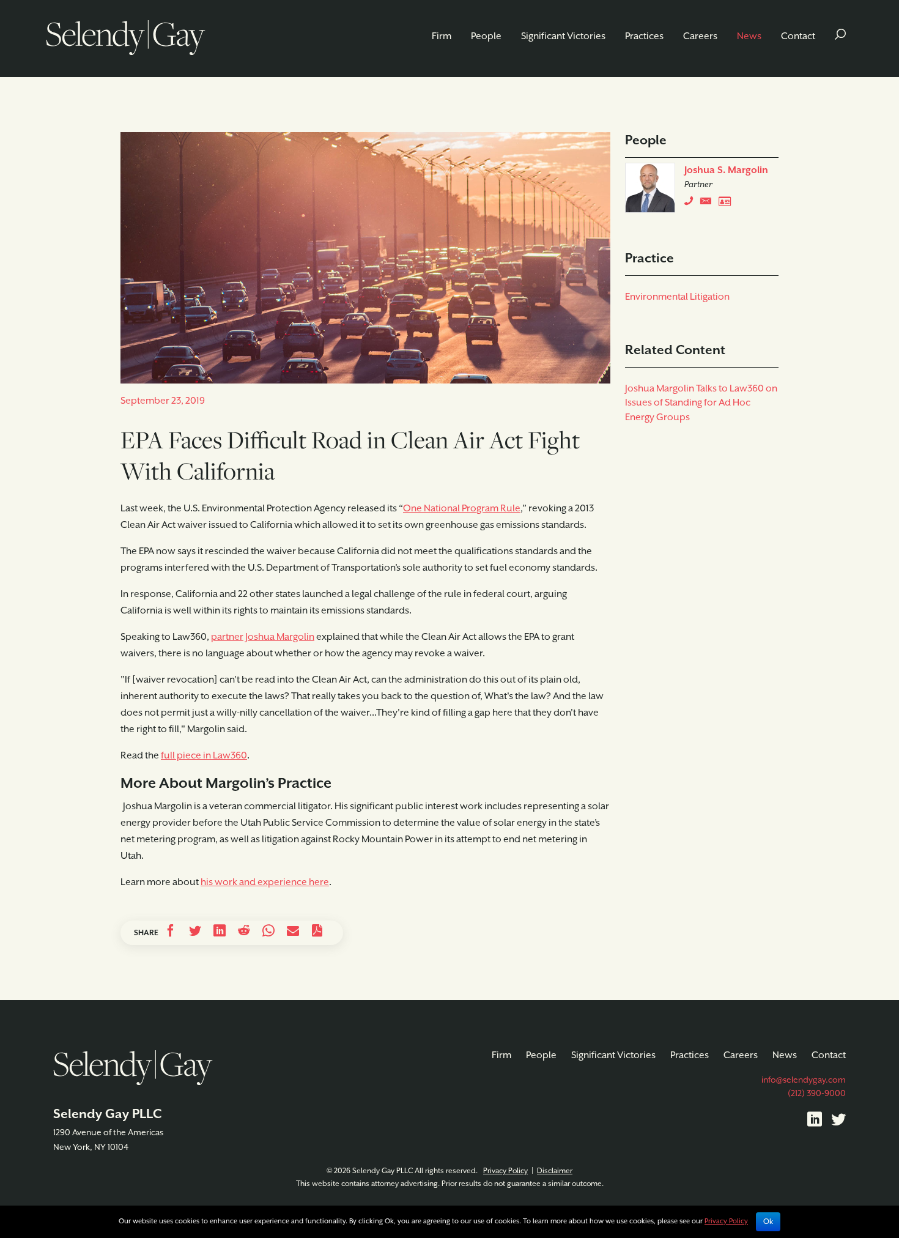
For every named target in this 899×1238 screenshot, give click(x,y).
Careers (700, 36)
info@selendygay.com (803, 1080)
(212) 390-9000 (817, 1094)
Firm (441, 36)
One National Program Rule (461, 508)
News (749, 36)
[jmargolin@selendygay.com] (709, 203)
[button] (840, 36)
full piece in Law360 (204, 756)
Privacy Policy (505, 1171)
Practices (644, 36)
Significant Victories (563, 36)
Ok (768, 1221)
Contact (798, 36)
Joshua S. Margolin (726, 170)
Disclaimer (554, 1171)
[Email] (293, 933)
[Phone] (691, 203)
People (486, 36)
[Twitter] (838, 1122)
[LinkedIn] (814, 1122)
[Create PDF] (317, 933)
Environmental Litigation (677, 297)
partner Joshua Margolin (262, 637)
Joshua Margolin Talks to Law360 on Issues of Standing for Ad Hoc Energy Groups (701, 403)
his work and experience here (265, 882)
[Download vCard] (728, 203)
